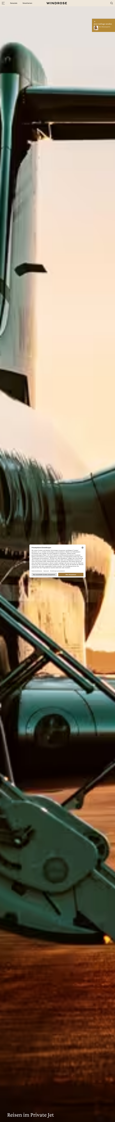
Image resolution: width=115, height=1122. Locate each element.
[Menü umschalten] (3, 3)
